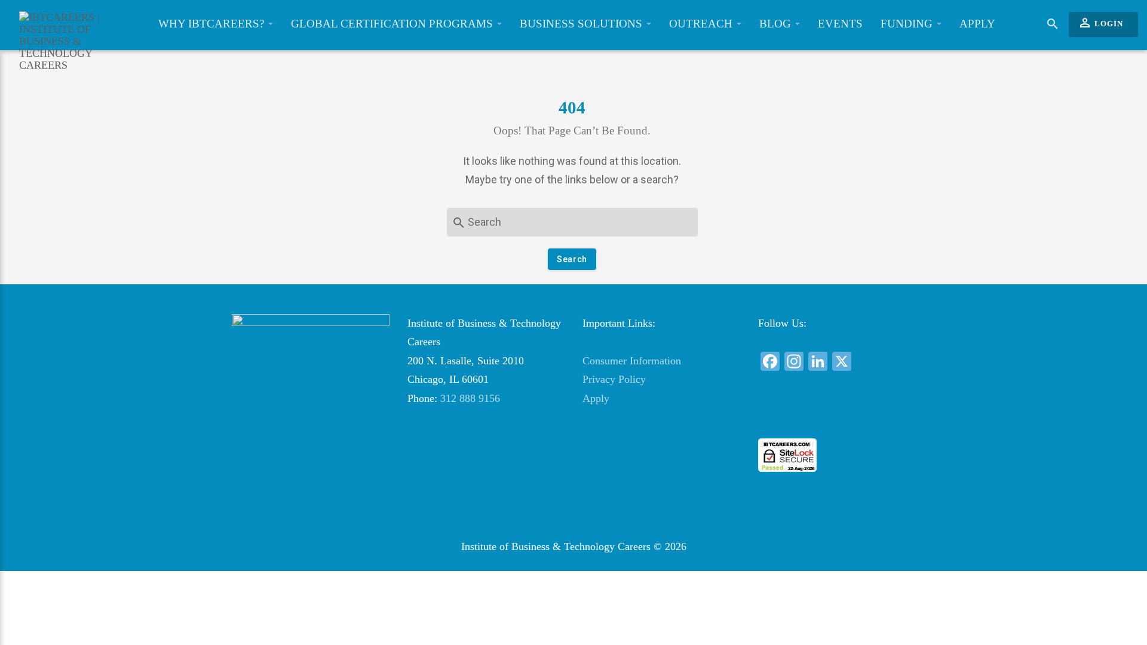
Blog (776, 23)
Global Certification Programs (393, 23)
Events (840, 23)
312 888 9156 (470, 398)
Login (1100, 23)
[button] (836, 416)
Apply (977, 23)
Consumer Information (631, 361)
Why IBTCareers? (212, 23)
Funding (908, 23)
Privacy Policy (614, 379)
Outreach (702, 23)
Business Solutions (582, 23)
